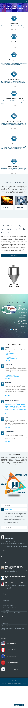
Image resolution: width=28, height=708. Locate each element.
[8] (15, 329)
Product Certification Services (9, 602)
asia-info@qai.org (14, 669)
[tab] (14, 505)
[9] (16, 329)
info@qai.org (13, 656)
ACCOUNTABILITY (9, 509)
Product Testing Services (8, 605)
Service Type (4, 598)
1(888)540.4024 (12, 643)
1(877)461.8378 (14, 649)
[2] (11, 329)
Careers (3, 557)
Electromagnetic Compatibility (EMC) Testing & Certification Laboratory (13, 629)
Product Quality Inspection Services (10, 607)
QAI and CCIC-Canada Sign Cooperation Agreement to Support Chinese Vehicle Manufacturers (14, 567)
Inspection (20, 207)
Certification (6, 207)
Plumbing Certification (6, 625)
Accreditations (6, 600)
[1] (10, 329)
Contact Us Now (18, 705)
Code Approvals (6, 610)
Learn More (13, 66)
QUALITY (7, 505)
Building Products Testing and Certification (10, 620)
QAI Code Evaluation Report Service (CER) (11, 612)
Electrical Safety (5, 623)
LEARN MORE (13, 29)
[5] (13, 329)
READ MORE (14, 255)
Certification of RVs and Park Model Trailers (10, 632)
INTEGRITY (8, 527)
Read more (7, 360)
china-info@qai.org (14, 662)
